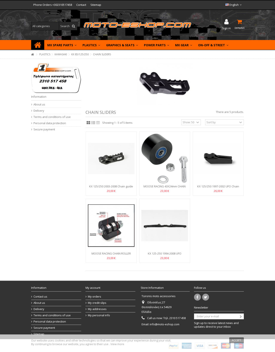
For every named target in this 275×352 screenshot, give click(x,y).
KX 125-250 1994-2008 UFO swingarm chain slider (164, 255)
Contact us (40, 296)
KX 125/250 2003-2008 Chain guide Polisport (111, 188)
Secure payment (44, 129)
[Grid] (88, 122)
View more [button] (117, 344)
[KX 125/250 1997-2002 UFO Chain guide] (218, 159)
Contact (81, 5)
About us (39, 104)
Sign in (226, 27)
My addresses (97, 309)
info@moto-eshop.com (164, 324)
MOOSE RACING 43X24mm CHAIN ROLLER (165, 188)
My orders (94, 296)
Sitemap (95, 5)
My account (93, 288)
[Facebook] (197, 297)
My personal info (99, 315)
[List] (93, 122)
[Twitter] (205, 297)
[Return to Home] (32, 54)
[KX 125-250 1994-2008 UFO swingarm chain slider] (164, 226)
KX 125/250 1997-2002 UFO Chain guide (218, 188)
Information (38, 97)
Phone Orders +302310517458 (52, 5)
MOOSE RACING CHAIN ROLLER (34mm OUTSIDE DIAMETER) (111, 255)
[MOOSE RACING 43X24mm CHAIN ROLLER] (164, 159)
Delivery (39, 111)
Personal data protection (50, 123)
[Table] (98, 122)
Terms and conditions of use (52, 117)
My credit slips (97, 303)
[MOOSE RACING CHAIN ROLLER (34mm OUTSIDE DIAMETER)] (111, 226)
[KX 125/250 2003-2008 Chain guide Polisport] (111, 159)
